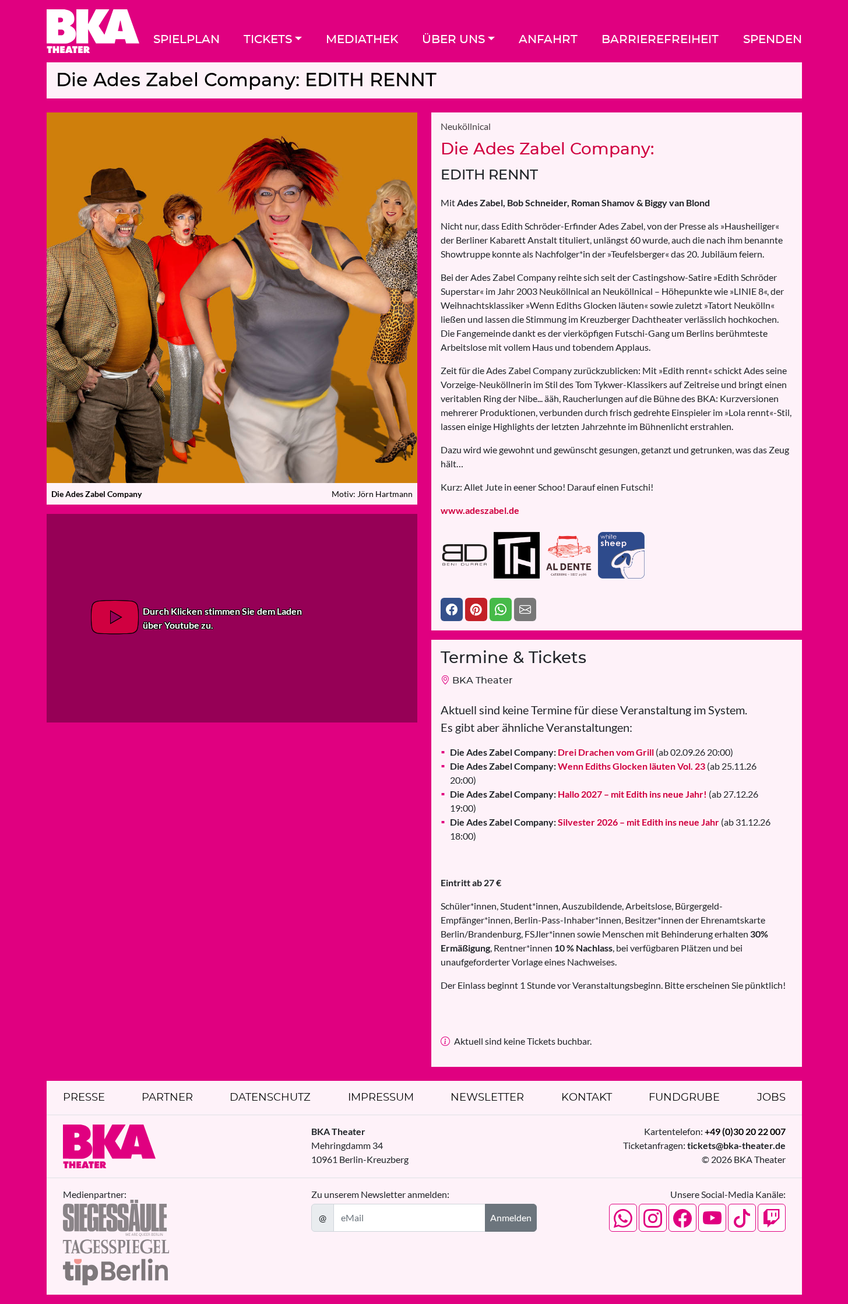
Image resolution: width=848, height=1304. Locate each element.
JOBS (771, 1097)
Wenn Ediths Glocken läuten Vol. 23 (577, 765)
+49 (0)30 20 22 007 (745, 1131)
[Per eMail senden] (525, 609)
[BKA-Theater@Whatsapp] (623, 1218)
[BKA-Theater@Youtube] (712, 1218)
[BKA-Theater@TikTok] (742, 1218)
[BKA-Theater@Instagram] (653, 1218)
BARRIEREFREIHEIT (660, 39)
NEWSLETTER (487, 1097)
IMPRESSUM (381, 1097)
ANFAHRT (548, 39)
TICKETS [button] (268, 39)
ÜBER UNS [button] (453, 39)
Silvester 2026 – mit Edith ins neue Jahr (584, 821)
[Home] (93, 31)
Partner (167, 1097)
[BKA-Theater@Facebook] (682, 1218)
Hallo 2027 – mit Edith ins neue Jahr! (578, 793)
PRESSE (84, 1097)
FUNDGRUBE (684, 1097)
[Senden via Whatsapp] (501, 609)
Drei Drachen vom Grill (552, 751)
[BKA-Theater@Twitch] (772, 1218)
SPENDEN (772, 39)
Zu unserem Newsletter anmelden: (380, 1194)
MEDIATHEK (362, 39)
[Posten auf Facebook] (452, 609)
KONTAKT (586, 1097)
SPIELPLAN (186, 39)
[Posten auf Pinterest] (476, 609)
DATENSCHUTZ (270, 1097)
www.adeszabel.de (480, 510)
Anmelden (511, 1217)
